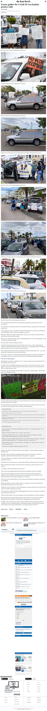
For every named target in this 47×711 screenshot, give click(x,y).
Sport (28, 686)
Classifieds (39, 684)
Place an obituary (28, 632)
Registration (16, 699)
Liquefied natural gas (20, 611)
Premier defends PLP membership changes (22, 572)
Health (25, 509)
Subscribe (5, 702)
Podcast (39, 702)
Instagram (29, 702)
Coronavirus (18, 509)
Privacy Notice (16, 701)
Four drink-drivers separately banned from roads (23, 584)
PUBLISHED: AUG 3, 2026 (19, 665)
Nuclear (18, 613)
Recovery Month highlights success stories (14, 517)
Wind (18, 617)
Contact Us (6, 700)
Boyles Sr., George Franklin (20, 630)
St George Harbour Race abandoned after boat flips (24, 569)
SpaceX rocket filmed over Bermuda (21, 581)
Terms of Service (33, 533)
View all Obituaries (19, 632)
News (28, 682)
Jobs (38, 682)
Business (28, 684)
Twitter (29, 700)
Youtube (39, 697)
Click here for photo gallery (8, 358)
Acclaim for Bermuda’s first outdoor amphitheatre (23, 567)
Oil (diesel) (18, 614)
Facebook (29, 697)
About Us (5, 697)
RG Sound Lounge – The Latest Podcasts (24, 653)
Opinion (28, 691)
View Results (18, 622)
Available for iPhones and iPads (11, 679)
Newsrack (38, 691)
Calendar (38, 689)
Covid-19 (11, 509)
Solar (17, 615)
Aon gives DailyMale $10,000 (34, 517)
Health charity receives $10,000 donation (14, 522)
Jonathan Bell (4, 9)
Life (28, 689)
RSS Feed (39, 700)
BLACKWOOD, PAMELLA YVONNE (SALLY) (23, 629)
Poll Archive (18, 623)
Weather (38, 686)
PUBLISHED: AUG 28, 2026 (19, 655)
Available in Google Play (34, 679)
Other (18, 618)
